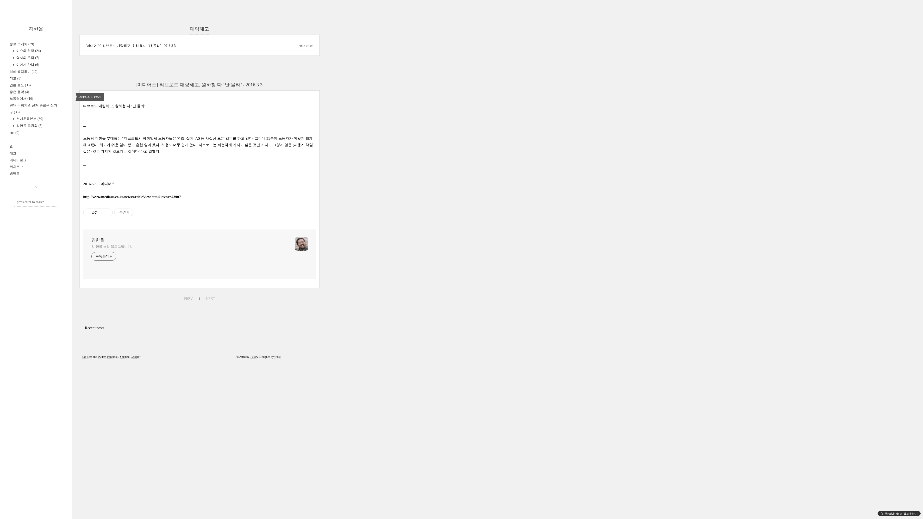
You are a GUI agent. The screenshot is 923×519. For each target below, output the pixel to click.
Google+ (136, 356)
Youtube (124, 356)
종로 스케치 (22, 44)
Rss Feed (87, 356)
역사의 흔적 (27, 58)
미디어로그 (18, 160)
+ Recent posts (93, 328)
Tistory (254, 356)
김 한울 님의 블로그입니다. (111, 246)
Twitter (102, 356)
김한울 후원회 (29, 126)
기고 (15, 78)
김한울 (36, 28)
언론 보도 (20, 85)
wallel (277, 356)
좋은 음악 (19, 92)
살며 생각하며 (23, 72)
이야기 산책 (27, 65)
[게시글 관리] (107, 212)
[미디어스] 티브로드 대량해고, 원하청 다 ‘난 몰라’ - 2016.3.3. (131, 46)
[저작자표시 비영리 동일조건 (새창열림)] (139, 212)
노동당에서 (21, 98)
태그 (13, 153)
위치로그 (16, 167)
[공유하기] (101, 212)
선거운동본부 (29, 119)
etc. (14, 133)
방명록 (15, 173)
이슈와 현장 (28, 51)
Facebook (112, 356)
